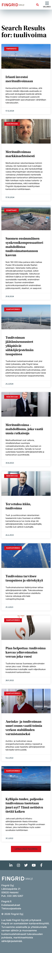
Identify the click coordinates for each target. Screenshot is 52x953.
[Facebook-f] (41, 865)
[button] (37, 4)
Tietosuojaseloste (11, 908)
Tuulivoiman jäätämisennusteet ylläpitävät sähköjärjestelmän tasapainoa (20, 346)
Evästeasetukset (10, 905)
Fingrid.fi (6, 901)
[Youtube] (33, 865)
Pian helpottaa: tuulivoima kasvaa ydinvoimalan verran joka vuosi (26, 652)
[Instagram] (18, 865)
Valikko (47, 7)
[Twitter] (26, 865)
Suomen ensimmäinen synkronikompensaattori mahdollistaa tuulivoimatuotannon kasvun (24, 247)
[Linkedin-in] (10, 865)
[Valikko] (47, 3)
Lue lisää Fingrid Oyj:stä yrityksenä (21, 920)
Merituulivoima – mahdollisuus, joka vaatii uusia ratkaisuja (24, 429)
